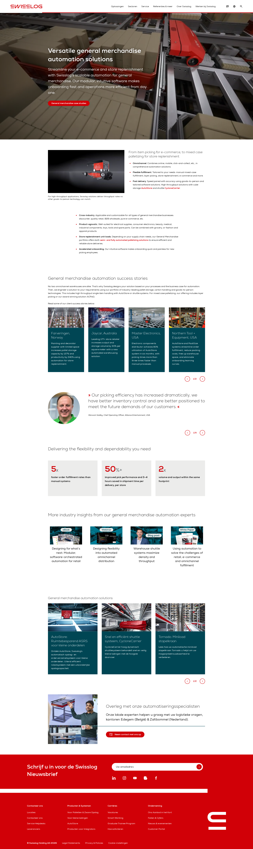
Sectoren (132, 6)
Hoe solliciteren (115, 829)
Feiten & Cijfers (155, 818)
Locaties (31, 812)
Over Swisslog (184, 6)
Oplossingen (117, 6)
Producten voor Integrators (81, 829)
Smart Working (115, 818)
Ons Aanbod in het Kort (160, 812)
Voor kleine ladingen (77, 818)
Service (145, 6)
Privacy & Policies (94, 843)
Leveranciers (33, 829)
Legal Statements (71, 843)
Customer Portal (156, 829)
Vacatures (113, 812)
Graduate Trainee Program (121, 823)
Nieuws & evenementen (160, 823)
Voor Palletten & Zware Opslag (82, 812)
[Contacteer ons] (227, 6)
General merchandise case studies (68, 103)
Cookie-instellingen (118, 843)
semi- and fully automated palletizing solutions (124, 240)
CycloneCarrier (172, 188)
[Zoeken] (241, 6)
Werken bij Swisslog (205, 6)
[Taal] (234, 6)
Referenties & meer (162, 6)
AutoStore (147, 188)
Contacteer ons (35, 818)
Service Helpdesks (36, 823)
